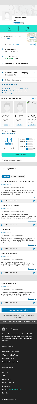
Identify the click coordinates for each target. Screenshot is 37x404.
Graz (19, 321)
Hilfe (33, 99)
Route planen (7, 38)
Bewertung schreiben (20, 155)
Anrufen (9, 30)
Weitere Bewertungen (8, 133)
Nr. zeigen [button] (16, 44)
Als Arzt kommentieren (11, 201)
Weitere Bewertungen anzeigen (18, 310)
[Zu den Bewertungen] (19, 23)
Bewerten (27, 30)
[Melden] (35, 201)
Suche (4, 321)
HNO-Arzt (12, 321)
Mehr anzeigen (32, 197)
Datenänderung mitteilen (9, 84)
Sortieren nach (6, 173)
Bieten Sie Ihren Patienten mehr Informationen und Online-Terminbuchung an (16, 91)
